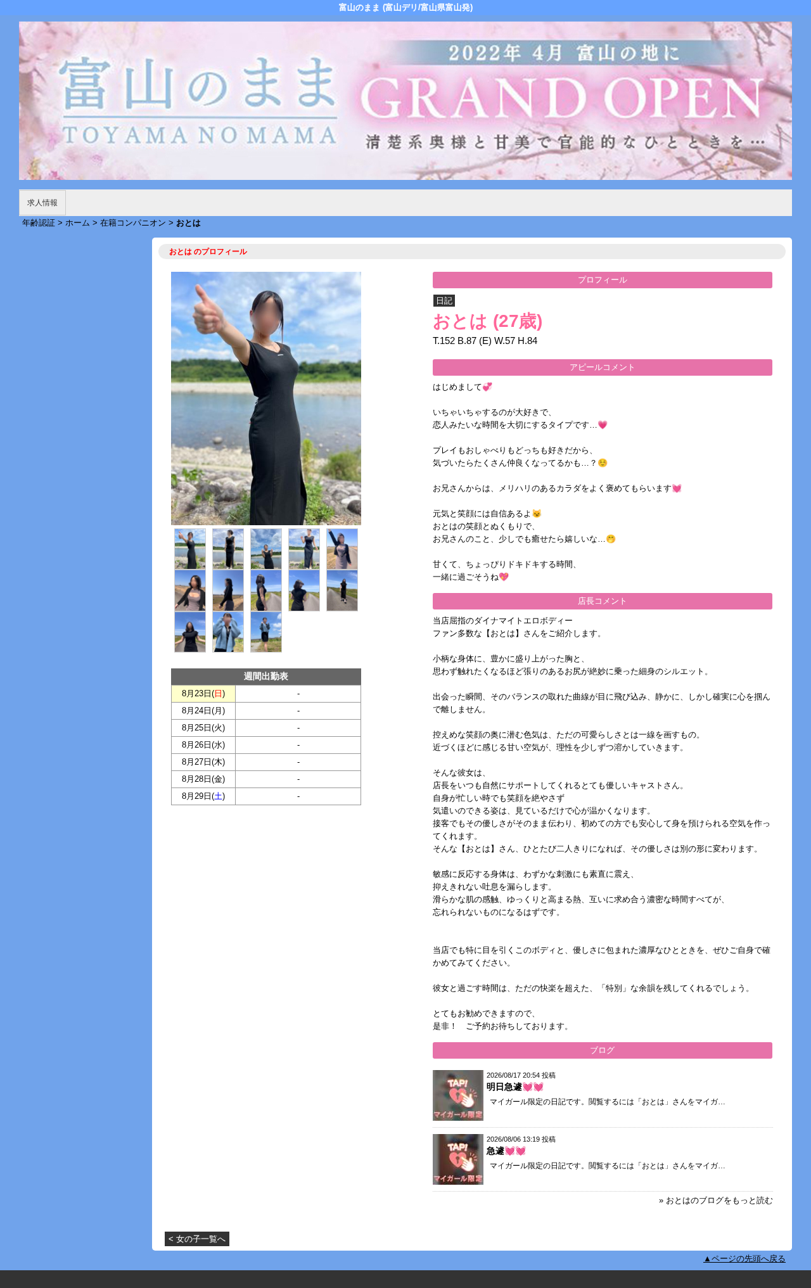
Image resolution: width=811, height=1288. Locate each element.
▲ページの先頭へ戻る (744, 1258)
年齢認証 (38, 222)
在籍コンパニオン (133, 222)
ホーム (77, 222)
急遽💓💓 (506, 1150)
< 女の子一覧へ (197, 1239)
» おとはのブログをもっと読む (716, 1200)
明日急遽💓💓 (515, 1086)
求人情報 (42, 202)
